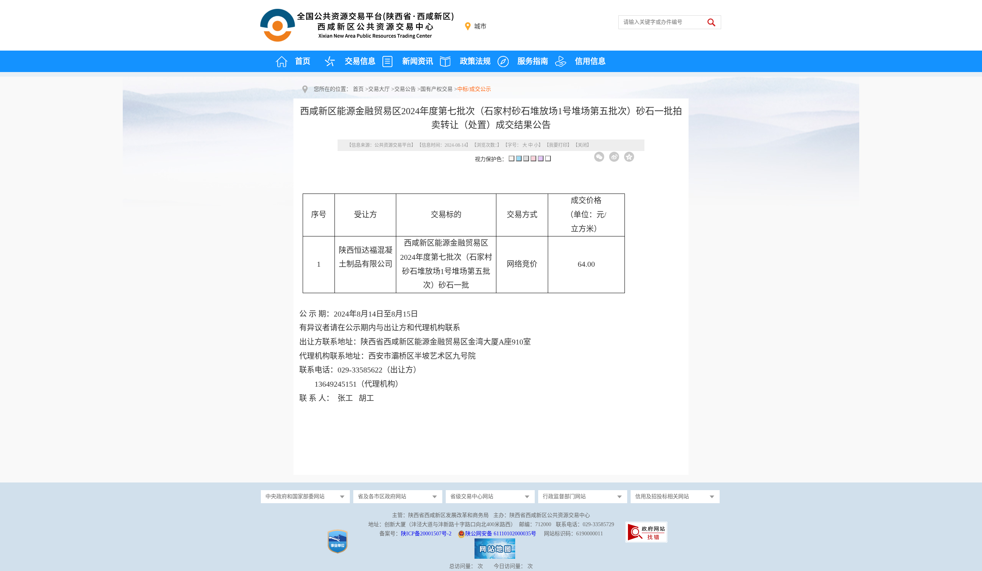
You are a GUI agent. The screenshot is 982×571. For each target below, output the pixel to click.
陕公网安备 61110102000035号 (500, 534)
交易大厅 (379, 89)
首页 (302, 61)
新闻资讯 (417, 61)
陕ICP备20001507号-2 (426, 534)
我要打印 (558, 145)
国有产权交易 (436, 89)
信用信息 (590, 61)
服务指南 (532, 61)
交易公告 (405, 89)
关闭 (582, 145)
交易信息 (360, 61)
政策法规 (475, 61)
